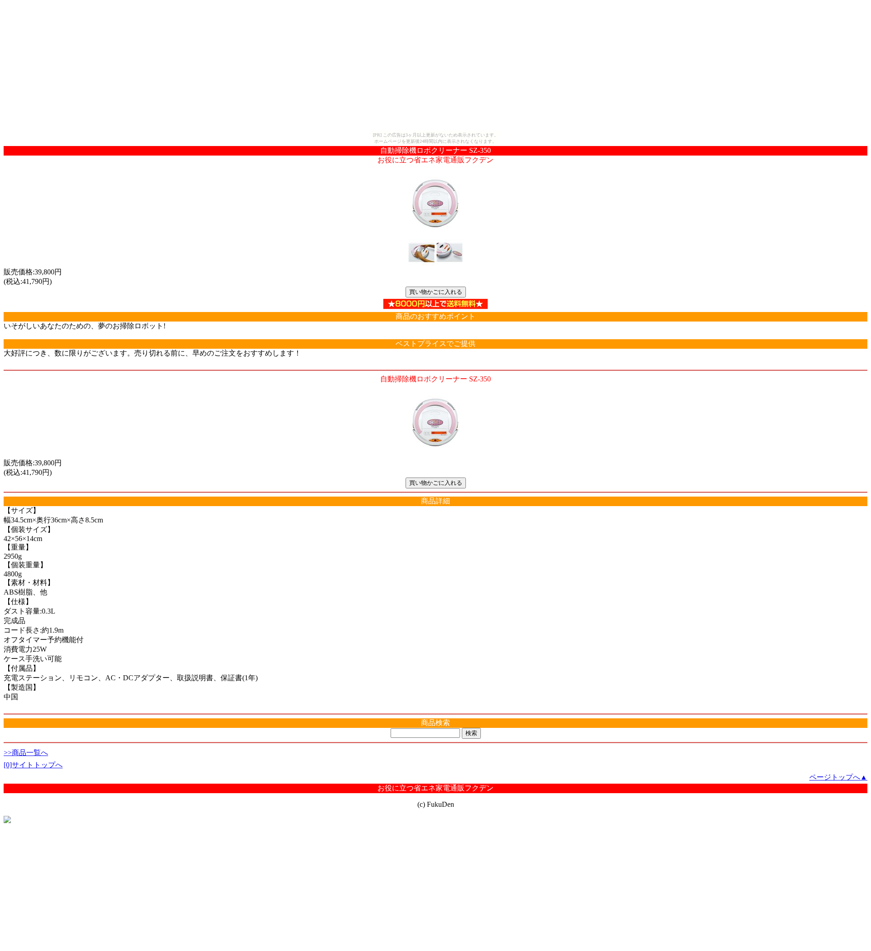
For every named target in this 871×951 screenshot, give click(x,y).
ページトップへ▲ (838, 777)
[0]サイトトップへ (33, 765)
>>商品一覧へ (26, 752)
